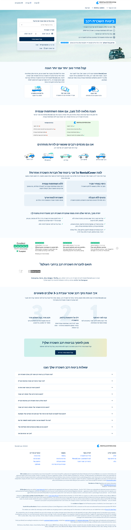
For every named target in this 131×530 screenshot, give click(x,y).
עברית (28, 3)
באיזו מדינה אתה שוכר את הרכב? (43, 21)
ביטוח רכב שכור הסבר (84, 461)
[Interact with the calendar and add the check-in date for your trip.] (53, 33)
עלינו (114, 456)
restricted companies (70, 520)
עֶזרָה (35, 3)
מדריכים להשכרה (85, 456)
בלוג (115, 461)
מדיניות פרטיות (61, 458)
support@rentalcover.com (110, 485)
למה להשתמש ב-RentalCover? (81, 458)
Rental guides (99, 8)
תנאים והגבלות (61, 461)
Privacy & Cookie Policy (110, 509)
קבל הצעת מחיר (37, 39)
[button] (44, 48)
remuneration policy (111, 480)
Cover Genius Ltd (40, 489)
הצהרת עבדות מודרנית (59, 464)
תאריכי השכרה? (49, 30)
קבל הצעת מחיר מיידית (65, 352)
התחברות (18, 3)
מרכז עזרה (37, 456)
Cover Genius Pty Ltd (53, 495)
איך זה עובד (112, 8)
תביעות (87, 8)
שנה (37, 45)
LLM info (37, 464)
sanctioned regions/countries (51, 520)
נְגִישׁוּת (64, 456)
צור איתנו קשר (112, 458)
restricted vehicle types (82, 520)
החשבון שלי (36, 461)
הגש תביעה (36, 458)
